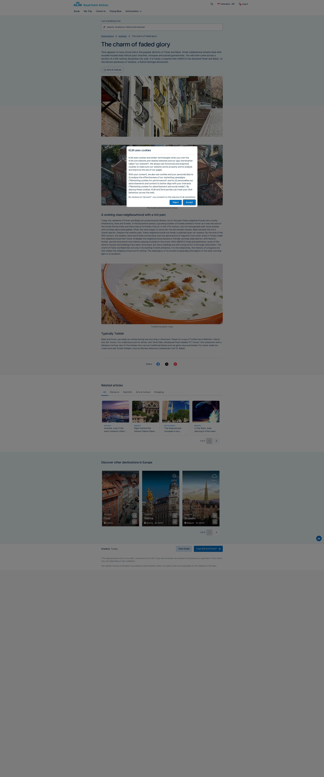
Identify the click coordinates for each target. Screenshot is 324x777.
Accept (189, 202)
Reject (176, 202)
